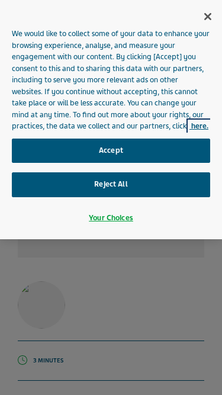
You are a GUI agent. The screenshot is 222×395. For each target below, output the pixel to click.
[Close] (208, 17)
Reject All (110, 184)
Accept (111, 150)
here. (198, 126)
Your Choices (111, 218)
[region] (111, 119)
